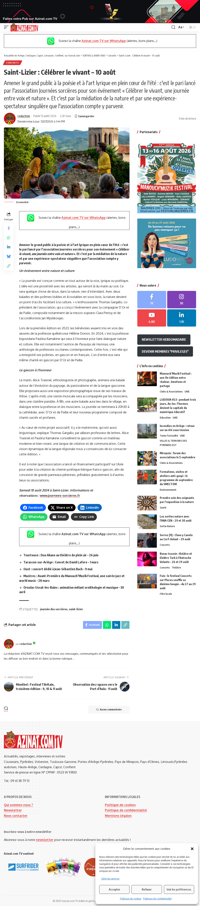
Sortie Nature (167, 526)
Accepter (114, 889)
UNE (187, 391)
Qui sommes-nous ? (18, 805)
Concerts (12, 63)
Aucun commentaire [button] (111, 709)
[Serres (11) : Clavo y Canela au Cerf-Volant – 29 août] (147, 540)
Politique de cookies (130, 898)
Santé (163, 507)
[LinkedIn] (181, 318)
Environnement (168, 489)
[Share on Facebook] (8, 228)
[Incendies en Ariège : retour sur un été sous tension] (147, 431)
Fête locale (166, 593)
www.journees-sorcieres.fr (60, 495)
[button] (192, 849)
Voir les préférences (179, 889)
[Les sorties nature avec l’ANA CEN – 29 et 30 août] (147, 521)
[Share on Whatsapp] (8, 237)
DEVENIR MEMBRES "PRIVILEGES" (165, 351)
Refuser (147, 889)
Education (165, 417)
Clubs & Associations (171, 391)
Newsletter (13, 810)
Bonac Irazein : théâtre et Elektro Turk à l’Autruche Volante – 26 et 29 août (176, 558)
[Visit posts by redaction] (10, 118)
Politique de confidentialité (157, 898)
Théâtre (176, 567)
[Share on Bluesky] (8, 256)
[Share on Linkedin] (8, 247)
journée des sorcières (53, 609)
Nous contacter (16, 816)
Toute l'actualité (169, 435)
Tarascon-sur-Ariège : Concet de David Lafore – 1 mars (60, 562)
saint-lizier (76, 609)
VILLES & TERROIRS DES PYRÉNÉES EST (173, 443)
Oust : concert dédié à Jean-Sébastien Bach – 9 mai (57, 569)
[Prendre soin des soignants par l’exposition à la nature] (147, 503)
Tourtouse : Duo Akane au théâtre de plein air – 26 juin (60, 555)
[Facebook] (151, 299)
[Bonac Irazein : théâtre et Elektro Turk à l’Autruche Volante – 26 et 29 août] (147, 559)
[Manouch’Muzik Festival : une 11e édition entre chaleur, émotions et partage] (147, 378)
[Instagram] (181, 299)
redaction (24, 116)
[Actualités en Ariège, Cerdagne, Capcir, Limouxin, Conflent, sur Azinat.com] (24, 27)
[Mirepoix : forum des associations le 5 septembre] (147, 458)
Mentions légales (118, 816)
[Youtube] (151, 318)
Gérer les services (110, 878)
